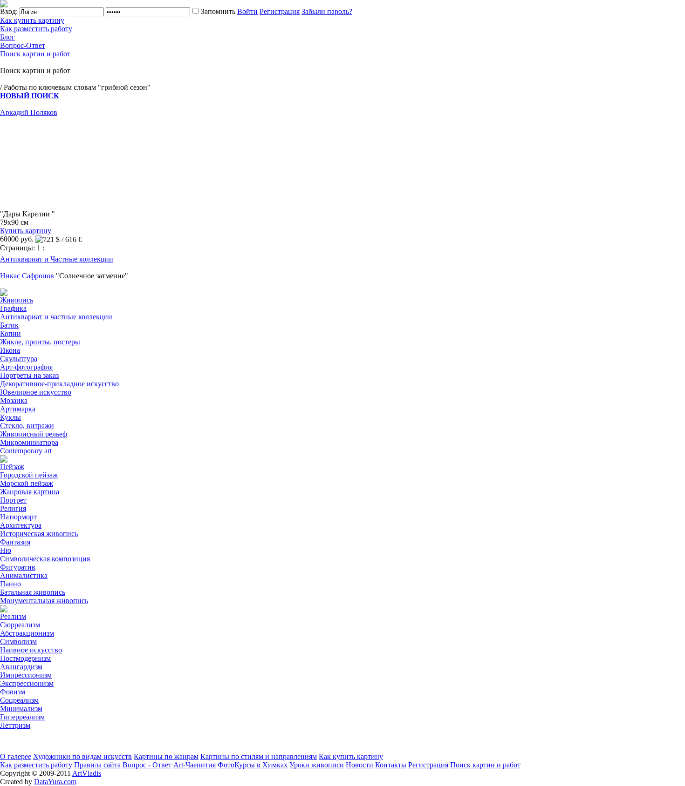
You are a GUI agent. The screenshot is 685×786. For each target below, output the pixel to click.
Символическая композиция (45, 559)
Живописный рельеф (33, 434)
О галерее (15, 756)
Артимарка (17, 409)
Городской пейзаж (29, 475)
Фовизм (12, 692)
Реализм (13, 616)
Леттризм (15, 725)
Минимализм (21, 708)
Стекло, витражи (27, 426)
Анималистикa (24, 575)
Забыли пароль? (326, 11)
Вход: (9, 11)
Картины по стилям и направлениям (258, 756)
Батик (9, 325)
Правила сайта (97, 765)
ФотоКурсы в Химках (253, 765)
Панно (10, 584)
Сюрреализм (20, 625)
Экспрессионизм (27, 683)
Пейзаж (12, 466)
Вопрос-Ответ (22, 45)
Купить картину (25, 231)
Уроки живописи (316, 765)
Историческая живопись (39, 533)
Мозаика (13, 400)
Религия (13, 508)
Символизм (18, 641)
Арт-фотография (26, 367)
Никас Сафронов (27, 276)
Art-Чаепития (194, 765)
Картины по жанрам (166, 756)
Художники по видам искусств (82, 756)
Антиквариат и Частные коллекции (56, 259)
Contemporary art (26, 451)
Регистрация (280, 11)
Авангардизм (21, 667)
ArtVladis (86, 773)
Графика (13, 308)
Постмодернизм (25, 658)
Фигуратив (17, 567)
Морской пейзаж (26, 483)
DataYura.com (55, 782)
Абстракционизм (27, 633)
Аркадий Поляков (28, 112)
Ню (5, 550)
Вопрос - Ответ (147, 765)
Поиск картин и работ (35, 54)
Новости (359, 765)
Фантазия (15, 542)
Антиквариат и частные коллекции (56, 317)
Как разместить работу (36, 29)
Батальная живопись (32, 592)
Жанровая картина (29, 492)
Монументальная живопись (44, 601)
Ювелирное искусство (35, 392)
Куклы (10, 417)
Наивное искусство (31, 650)
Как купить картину (32, 20)
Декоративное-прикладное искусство (59, 384)
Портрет (13, 500)
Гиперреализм (22, 717)
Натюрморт (18, 517)
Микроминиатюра (29, 442)
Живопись (16, 300)
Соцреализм (19, 700)
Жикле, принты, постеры (40, 342)
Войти (247, 11)
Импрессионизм (26, 675)
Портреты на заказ (29, 375)
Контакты (390, 765)
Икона (10, 350)
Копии (10, 333)
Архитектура (20, 525)
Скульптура (18, 359)
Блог (7, 37)
